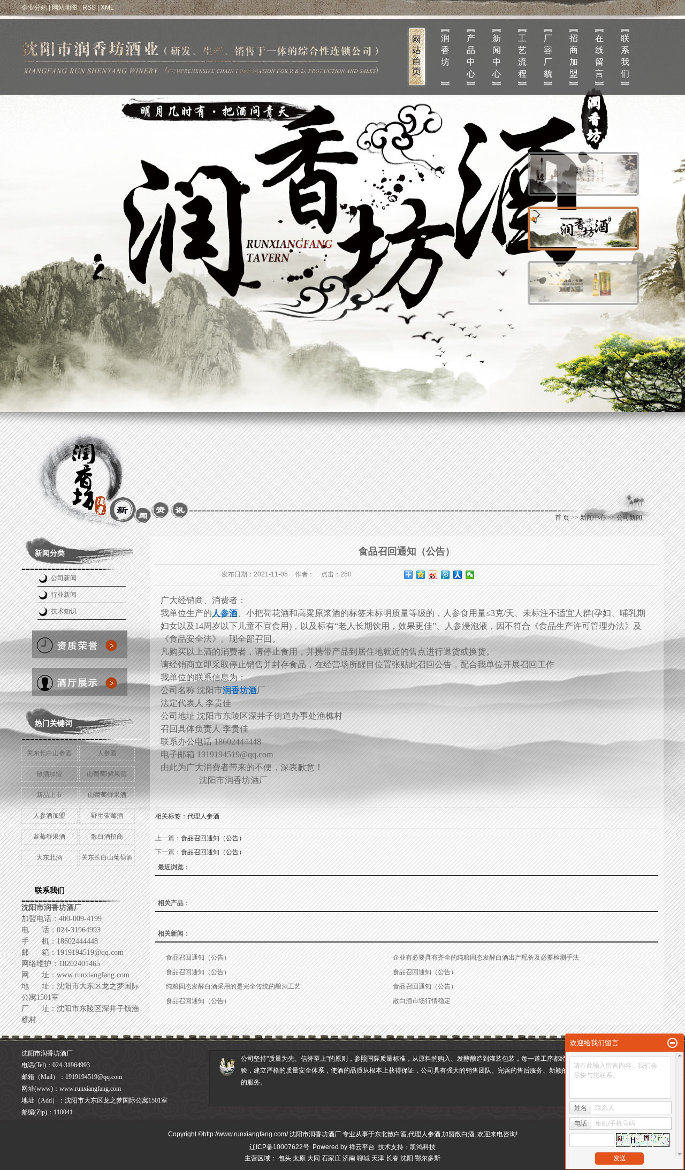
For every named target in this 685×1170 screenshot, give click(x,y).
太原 (299, 1158)
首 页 (562, 517)
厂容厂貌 (548, 56)
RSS (89, 7)
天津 (377, 1158)
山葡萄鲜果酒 (107, 795)
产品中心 (471, 56)
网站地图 (65, 7)
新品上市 (49, 795)
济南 (348, 1158)
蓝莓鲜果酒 (49, 836)
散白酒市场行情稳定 (422, 1001)
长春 (392, 1158)
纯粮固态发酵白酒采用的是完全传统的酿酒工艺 (233, 986)
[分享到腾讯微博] (445, 575)
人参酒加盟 (49, 815)
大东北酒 (49, 857)
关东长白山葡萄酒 (107, 857)
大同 (313, 1158)
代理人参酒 (203, 816)
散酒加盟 (49, 774)
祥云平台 (362, 1147)
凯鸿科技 (423, 1147)
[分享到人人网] (457, 575)
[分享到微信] (470, 575)
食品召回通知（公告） (213, 838)
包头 (284, 1158)
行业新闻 (64, 594)
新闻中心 (496, 56)
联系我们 (625, 56)
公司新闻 (64, 578)
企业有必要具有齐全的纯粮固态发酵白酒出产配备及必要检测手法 (486, 957)
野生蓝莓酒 (107, 815)
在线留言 (599, 56)
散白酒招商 (107, 836)
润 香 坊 (445, 50)
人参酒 (107, 753)
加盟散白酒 (458, 1134)
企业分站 (34, 7)
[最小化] (672, 1043)
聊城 (363, 1158)
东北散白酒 (391, 1134)
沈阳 (406, 1158)
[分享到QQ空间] (420, 575)
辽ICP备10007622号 (279, 1147)
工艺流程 (522, 56)
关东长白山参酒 (49, 753)
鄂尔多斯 (427, 1158)
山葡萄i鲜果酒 (107, 774)
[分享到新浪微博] (433, 575)
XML (107, 7)
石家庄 (331, 1158)
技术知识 (64, 611)
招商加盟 (573, 56)
